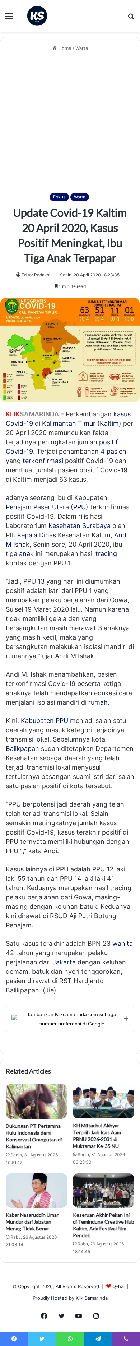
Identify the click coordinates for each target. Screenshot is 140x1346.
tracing (106, 553)
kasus (122, 414)
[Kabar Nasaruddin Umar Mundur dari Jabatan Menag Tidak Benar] (36, 1190)
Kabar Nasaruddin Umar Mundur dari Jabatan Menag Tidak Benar (32, 1222)
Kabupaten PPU (44, 720)
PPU (79, 507)
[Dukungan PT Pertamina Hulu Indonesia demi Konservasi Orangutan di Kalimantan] (36, 1101)
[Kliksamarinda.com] (37, 16)
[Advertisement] (70, 122)
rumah (98, 702)
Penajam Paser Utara (37, 507)
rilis (83, 516)
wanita (122, 943)
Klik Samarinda (92, 1298)
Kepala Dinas (36, 535)
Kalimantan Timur (68, 423)
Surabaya (96, 525)
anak (26, 553)
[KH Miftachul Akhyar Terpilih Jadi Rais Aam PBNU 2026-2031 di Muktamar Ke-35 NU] (103, 1101)
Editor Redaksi (36, 274)
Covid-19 (19, 423)
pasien (116, 451)
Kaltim (109, 423)
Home (64, 48)
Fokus (59, 197)
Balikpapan (22, 748)
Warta (81, 48)
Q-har (118, 1286)
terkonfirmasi (43, 460)
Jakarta (64, 962)
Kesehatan (64, 525)
